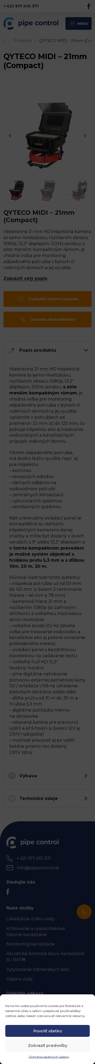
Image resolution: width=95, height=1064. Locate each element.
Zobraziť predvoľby (47, 1045)
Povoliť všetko (47, 1030)
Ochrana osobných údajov (49, 1057)
